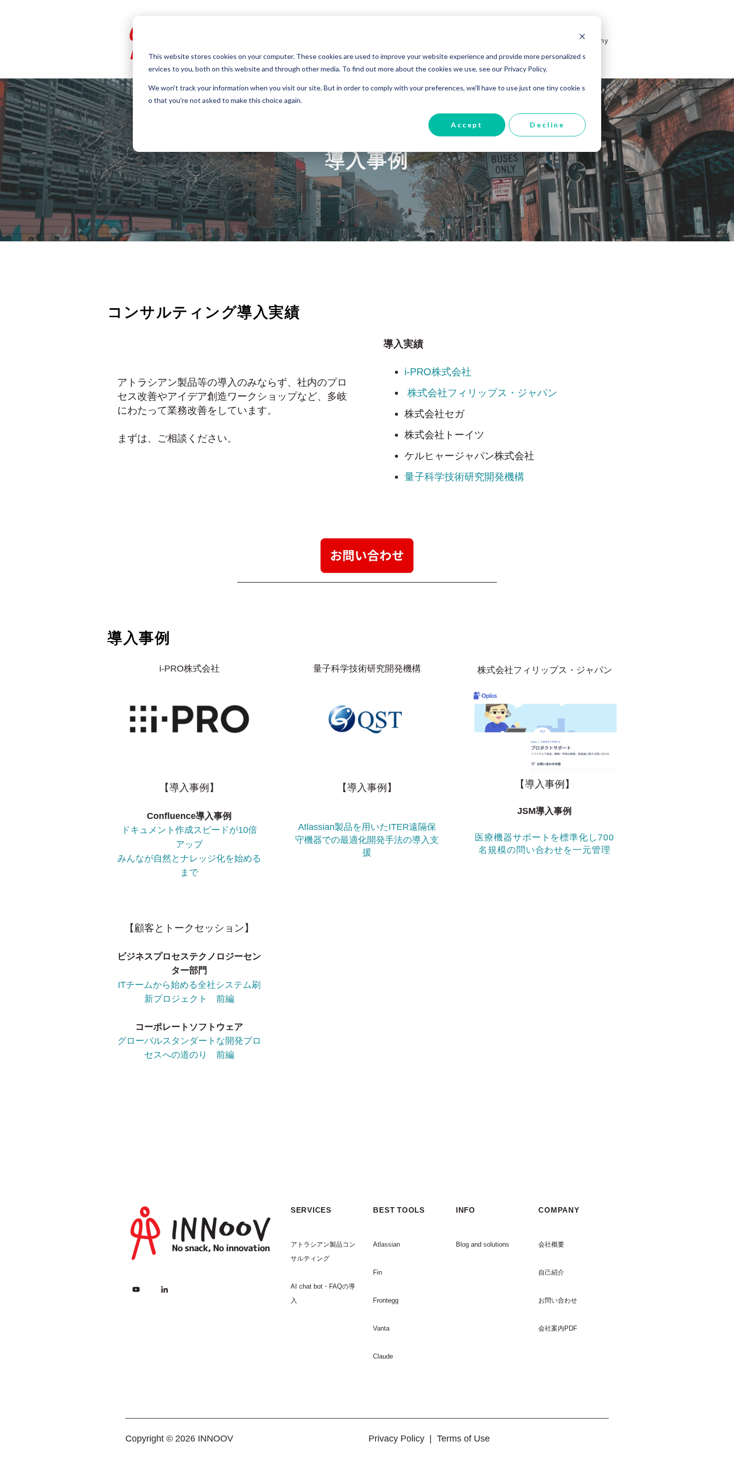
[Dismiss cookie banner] (582, 37)
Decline (547, 124)
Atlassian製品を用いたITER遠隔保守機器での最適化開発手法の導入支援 (367, 839)
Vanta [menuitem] (381, 1328)
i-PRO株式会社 (437, 371)
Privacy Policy (396, 1439)
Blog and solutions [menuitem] (482, 1244)
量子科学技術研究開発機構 (464, 476)
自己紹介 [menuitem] (551, 1272)
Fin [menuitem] (377, 1272)
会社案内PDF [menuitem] (557, 1328)
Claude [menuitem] (383, 1356)
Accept (467, 124)
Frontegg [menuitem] (385, 1300)
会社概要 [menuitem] (551, 1244)
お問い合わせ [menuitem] (557, 1300)
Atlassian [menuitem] (386, 1244)
